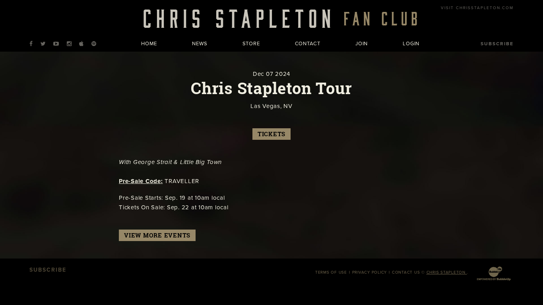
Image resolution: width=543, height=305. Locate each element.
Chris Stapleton (447, 272)
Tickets (271, 134)
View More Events (157, 235)
